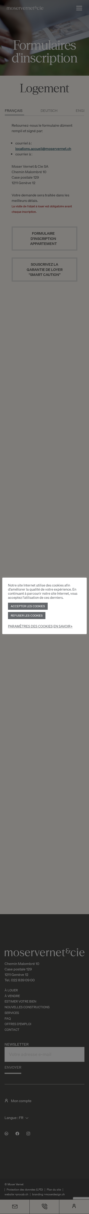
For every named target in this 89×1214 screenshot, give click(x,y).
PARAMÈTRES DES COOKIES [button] (30, 626)
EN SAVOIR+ (63, 626)
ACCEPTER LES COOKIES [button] (28, 606)
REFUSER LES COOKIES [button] (27, 615)
